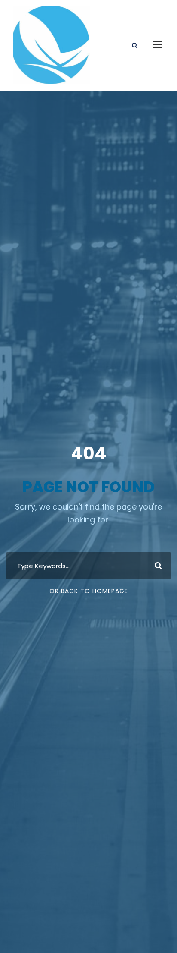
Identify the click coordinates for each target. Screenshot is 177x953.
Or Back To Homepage (88, 591)
